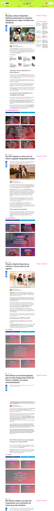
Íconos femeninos (10, 154)
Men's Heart (11, 56)
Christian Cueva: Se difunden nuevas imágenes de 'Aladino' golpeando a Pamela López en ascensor (45, 41)
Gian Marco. (14, 433)
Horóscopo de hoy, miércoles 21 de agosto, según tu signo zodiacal (45, 36)
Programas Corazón (44, 6)
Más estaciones (32, 0)
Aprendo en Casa (21, 0)
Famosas (7, 6)
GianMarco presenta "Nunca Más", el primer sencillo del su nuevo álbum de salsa (13, 364)
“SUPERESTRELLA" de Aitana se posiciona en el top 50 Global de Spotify (20, 240)
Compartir (13, 112)
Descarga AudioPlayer (26, 0)
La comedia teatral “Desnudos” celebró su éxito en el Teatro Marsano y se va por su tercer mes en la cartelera (13, 121)
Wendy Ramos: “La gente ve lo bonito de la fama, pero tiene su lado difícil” (13, 252)
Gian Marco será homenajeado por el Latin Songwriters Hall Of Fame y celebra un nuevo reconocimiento (13, 339)
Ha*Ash (11, 161)
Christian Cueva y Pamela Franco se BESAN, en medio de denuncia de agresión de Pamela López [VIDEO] (45, 32)
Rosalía (11, 25)
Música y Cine (9, 262)
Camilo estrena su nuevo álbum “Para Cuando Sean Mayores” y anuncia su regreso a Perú (28, 364)
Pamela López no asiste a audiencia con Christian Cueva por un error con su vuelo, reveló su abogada (13, 144)
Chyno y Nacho (10, 329)
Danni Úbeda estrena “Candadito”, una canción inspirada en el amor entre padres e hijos (28, 489)
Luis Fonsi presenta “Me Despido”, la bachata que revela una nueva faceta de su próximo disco (20, 352)
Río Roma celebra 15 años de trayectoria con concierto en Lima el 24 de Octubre (28, 340)
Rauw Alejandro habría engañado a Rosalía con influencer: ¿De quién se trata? (13, 59)
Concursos (31, 6)
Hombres (19, 6)
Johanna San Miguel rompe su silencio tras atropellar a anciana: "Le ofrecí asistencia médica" (28, 120)
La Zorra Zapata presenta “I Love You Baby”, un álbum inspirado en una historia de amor (12, 228)
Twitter (28, 112)
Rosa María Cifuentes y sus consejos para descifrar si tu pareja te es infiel (27, 66)
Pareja (24, 63)
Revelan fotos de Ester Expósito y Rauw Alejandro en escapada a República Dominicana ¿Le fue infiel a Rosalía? (27, 59)
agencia (16, 110)
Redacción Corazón (15, 45)
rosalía (9, 110)
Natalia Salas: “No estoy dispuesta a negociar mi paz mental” (28, 252)
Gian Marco (11, 385)
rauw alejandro (12, 110)
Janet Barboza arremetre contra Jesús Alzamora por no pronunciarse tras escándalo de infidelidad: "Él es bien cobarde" (20, 133)
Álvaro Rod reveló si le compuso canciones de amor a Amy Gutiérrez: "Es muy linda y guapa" (13, 66)
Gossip (13, 117)
